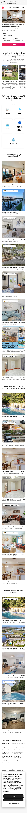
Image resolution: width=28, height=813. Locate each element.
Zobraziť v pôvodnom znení (9, 3)
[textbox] (7, 40)
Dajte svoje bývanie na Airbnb (16, 7)
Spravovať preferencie (13, 803)
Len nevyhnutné (13, 800)
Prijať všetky (13, 796)
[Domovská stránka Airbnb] (3, 7)
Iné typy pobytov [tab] (6, 743)
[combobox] (13, 35)
